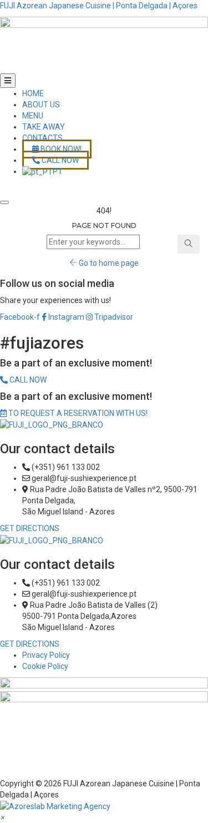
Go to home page (108, 263)
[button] (2, 817)
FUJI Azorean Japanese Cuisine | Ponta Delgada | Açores (98, 5)
